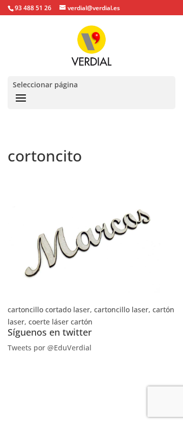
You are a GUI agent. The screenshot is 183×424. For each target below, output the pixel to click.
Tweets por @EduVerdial (50, 347)
